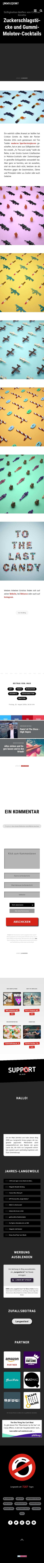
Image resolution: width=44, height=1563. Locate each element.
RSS (22, 1513)
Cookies (36, 1508)
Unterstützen (33, 1498)
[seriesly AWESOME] (32, 1359)
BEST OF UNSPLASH (32, 988)
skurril (13, 694)
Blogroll (8, 1498)
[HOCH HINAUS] (22, 1540)
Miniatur (30, 689)
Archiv (20, 1498)
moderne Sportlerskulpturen (23, 143)
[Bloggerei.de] (22, 1556)
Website (13, 593)
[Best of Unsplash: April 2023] (32, 1004)
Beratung (8, 1508)
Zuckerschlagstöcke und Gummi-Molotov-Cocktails (22, 27)
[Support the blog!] (22, 1071)
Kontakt (8, 1503)
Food (19, 689)
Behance (24, 593)
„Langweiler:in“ (19, 1272)
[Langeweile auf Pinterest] (33, 1522)
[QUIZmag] (32, 1380)
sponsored (35, 1503)
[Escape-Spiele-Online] (32, 1400)
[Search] (41, 10)
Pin (27, 719)
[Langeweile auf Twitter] (16, 1522)
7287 (25, 1486)
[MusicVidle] (12, 1380)
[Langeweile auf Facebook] (10, 1522)
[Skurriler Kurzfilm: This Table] (32, 1037)
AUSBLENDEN (24, 78)
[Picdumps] (12, 1400)
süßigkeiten (28, 694)
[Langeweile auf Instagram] (22, 1522)
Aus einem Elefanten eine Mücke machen (25, 826)
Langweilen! (22, 1321)
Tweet (5, 719)
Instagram (8, 597)
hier (36, 938)
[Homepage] (17, 3)
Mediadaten (20, 1503)
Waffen (22, 698)
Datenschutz (23, 1508)
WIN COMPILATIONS (12, 988)
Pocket (38, 719)
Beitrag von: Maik (22, 683)
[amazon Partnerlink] (12, 1359)
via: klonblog (22, 613)
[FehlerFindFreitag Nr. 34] (12, 1035)
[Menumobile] (35, 10)
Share (16, 719)
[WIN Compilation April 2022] (12, 1004)
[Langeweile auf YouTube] (28, 1522)
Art (10, 689)
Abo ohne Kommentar (22, 911)
